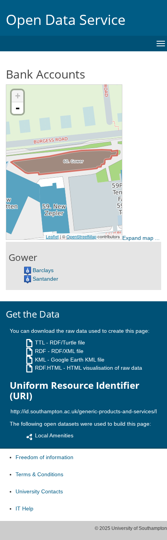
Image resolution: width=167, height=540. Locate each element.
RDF (40, 351)
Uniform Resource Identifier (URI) (74, 390)
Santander (45, 279)
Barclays (43, 270)
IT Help (24, 508)
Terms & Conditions (39, 474)
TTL (40, 342)
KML (40, 360)
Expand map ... (141, 238)
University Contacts (39, 491)
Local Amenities (54, 435)
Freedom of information (44, 457)
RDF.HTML (48, 368)
